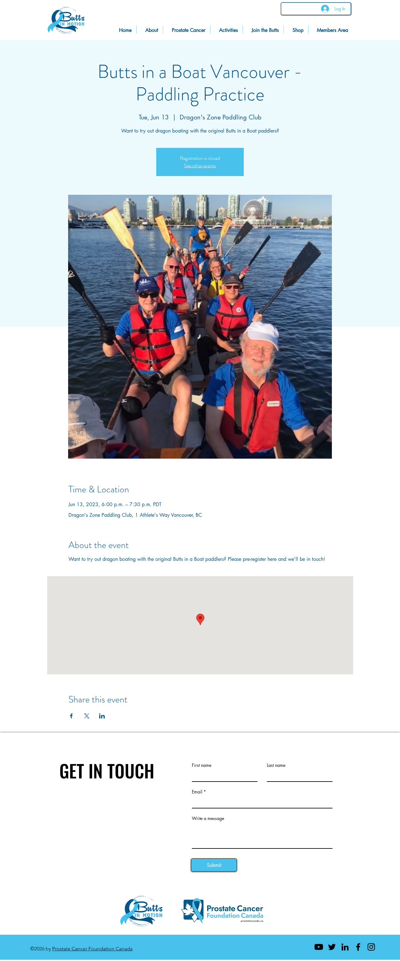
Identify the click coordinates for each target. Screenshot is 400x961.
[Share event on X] (87, 715)
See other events (200, 165)
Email (197, 792)
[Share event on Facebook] (71, 715)
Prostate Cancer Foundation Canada (92, 949)
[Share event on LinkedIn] (102, 715)
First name (201, 765)
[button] (330, 29)
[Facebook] (358, 947)
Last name (276, 765)
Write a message (208, 818)
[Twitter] (332, 947)
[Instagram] (371, 947)
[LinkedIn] (345, 947)
